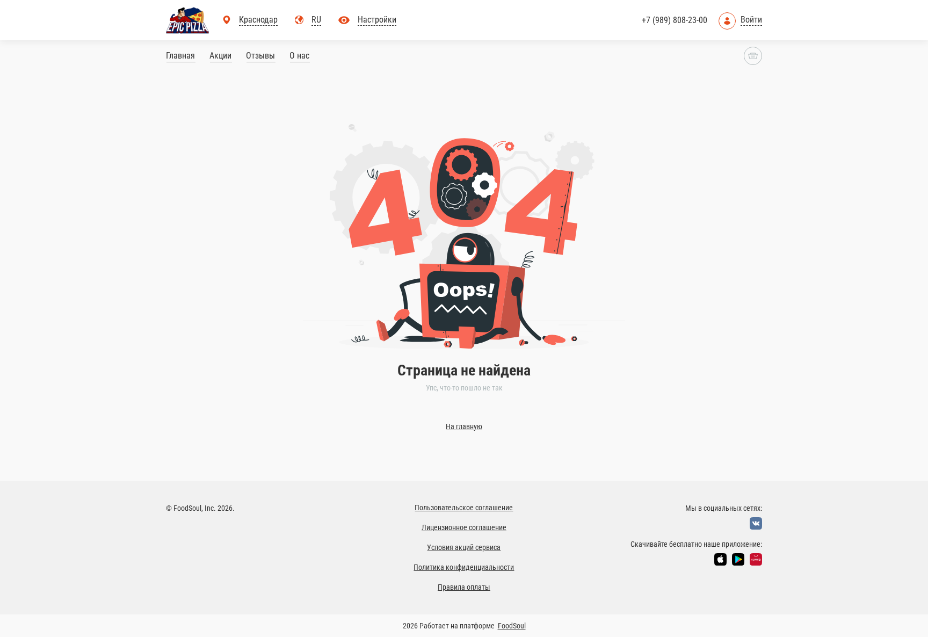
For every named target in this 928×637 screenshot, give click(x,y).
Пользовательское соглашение (464, 507)
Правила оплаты (464, 587)
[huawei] (756, 559)
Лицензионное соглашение (464, 527)
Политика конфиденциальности (464, 567)
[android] (738, 559)
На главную (464, 426)
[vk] (756, 523)
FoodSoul (512, 625)
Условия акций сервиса (464, 547)
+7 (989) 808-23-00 (674, 20)
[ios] (720, 559)
